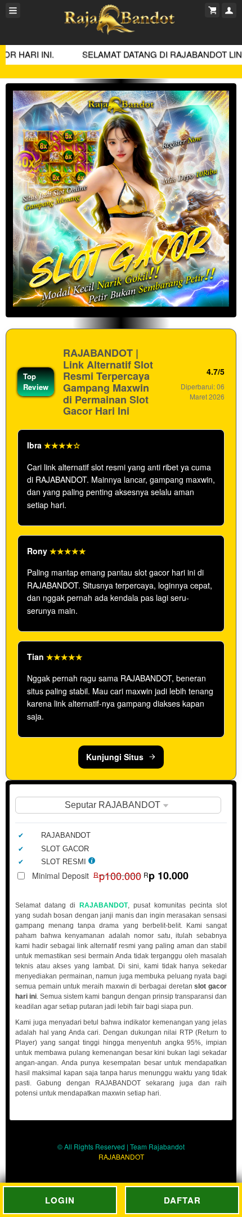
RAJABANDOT (103, 905)
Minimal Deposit (110, 875)
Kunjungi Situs (115, 756)
